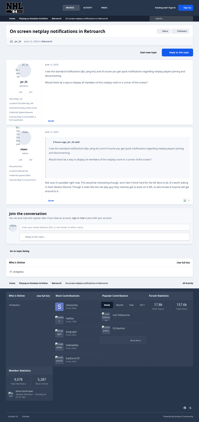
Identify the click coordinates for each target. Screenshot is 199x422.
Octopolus (18, 271)
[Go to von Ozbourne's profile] (106, 316)
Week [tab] (107, 304)
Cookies (25, 416)
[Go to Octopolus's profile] (106, 330)
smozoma (72, 305)
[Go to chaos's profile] (24, 137)
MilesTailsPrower (24, 391)
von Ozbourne (121, 315)
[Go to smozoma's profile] (59, 307)
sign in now (78, 218)
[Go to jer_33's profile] (11, 41)
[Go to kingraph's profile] (59, 333)
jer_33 (18, 41)
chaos (23, 149)
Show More (135, 340)
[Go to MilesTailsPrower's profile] (11, 394)
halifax (70, 318)
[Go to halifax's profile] (59, 320)
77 (10, 271)
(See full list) (183, 262)
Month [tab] (119, 304)
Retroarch (47, 41)
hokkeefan (72, 345)
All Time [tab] (144, 304)
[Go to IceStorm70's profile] (59, 360)
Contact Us (13, 416)
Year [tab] (131, 304)
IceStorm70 (72, 358)
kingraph (71, 331)
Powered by (178, 416)
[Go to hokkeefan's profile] (59, 346)
